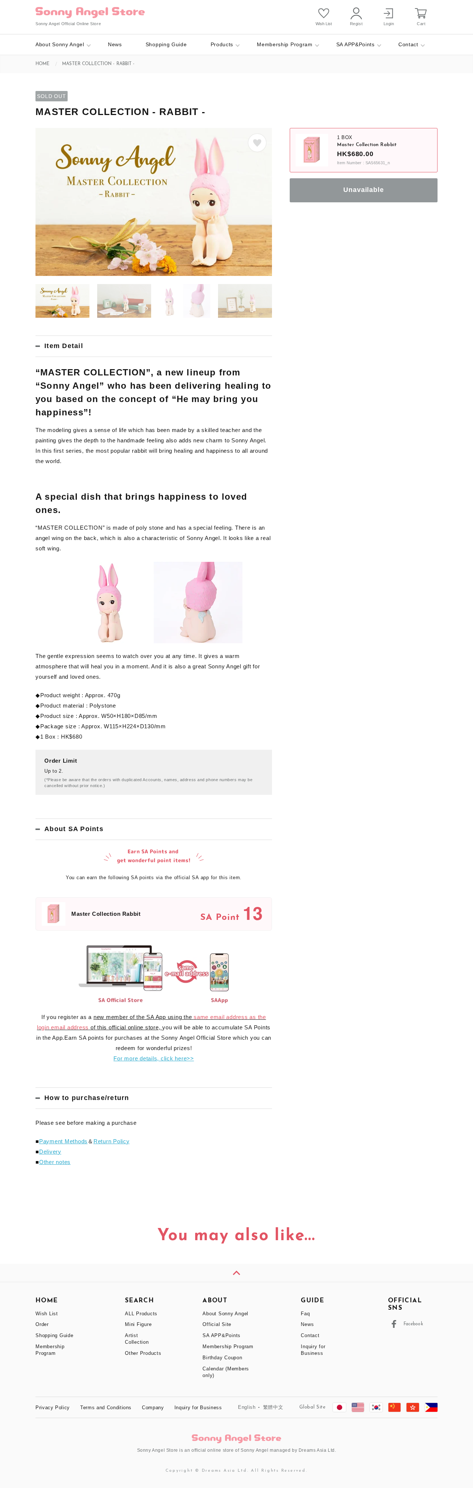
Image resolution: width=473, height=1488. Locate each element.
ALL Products (141, 1313)
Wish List (46, 1313)
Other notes (55, 1162)
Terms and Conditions (106, 1407)
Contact (408, 44)
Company (153, 1407)
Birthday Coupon (222, 1357)
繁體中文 (273, 1407)
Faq (305, 1313)
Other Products (143, 1353)
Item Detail (63, 346)
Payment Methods (63, 1141)
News (115, 44)
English (247, 1407)
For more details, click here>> (153, 1058)
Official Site (217, 1324)
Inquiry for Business (198, 1407)
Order (42, 1324)
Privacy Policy (52, 1407)
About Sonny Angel (59, 44)
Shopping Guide (166, 44)
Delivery (50, 1151)
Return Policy (111, 1141)
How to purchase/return (86, 1097)
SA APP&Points (355, 44)
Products (222, 44)
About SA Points (73, 829)
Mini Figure (138, 1324)
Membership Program (285, 44)
